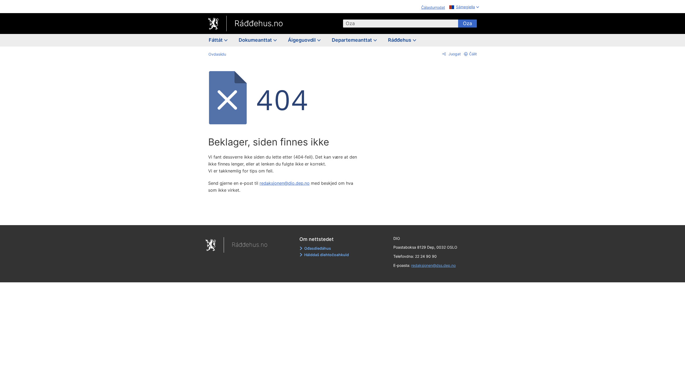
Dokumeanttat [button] (256, 40)
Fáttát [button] (216, 40)
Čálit (473, 54)
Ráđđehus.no (258, 23)
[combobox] (400, 24)
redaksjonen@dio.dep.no (285, 183)
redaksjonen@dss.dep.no (433, 265)
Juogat (454, 54)
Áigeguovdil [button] (302, 40)
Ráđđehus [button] (400, 40)
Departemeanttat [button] (352, 40)
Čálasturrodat (433, 7)
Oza (467, 23)
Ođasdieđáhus (317, 248)
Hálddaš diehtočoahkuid (326, 254)
